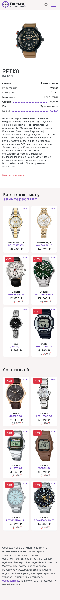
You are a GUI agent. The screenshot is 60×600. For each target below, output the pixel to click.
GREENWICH (44, 244)
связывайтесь (10, 580)
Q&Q (16, 345)
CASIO (44, 345)
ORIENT (16, 293)
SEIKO (10, 71)
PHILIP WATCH (16, 244)
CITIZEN (15, 414)
